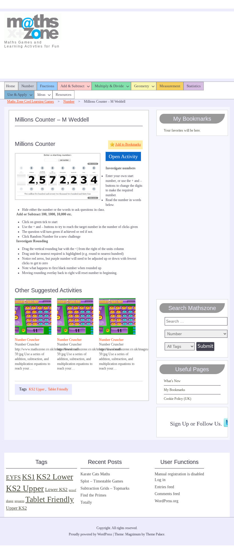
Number (27, 86)
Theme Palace (155, 534)
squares (19, 501)
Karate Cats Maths (95, 474)
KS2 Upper (37, 389)
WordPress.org (166, 501)
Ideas (41, 94)
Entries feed (164, 487)
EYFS (13, 477)
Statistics (194, 86)
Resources (63, 94)
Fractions (47, 86)
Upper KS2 (16, 508)
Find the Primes (93, 495)
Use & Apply (17, 94)
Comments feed (167, 494)
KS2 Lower (54, 476)
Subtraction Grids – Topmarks (104, 488)
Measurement (170, 86)
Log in (160, 480)
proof (72, 490)
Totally (86, 502)
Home (10, 86)
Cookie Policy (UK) (177, 399)
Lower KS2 (56, 489)
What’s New (172, 381)
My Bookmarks (174, 390)
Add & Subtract (72, 86)
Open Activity (123, 156)
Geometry (141, 86)
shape (9, 501)
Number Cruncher (27, 340)
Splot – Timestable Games (101, 481)
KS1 (28, 477)
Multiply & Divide (109, 86)
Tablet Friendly (58, 389)
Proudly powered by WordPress (90, 534)
